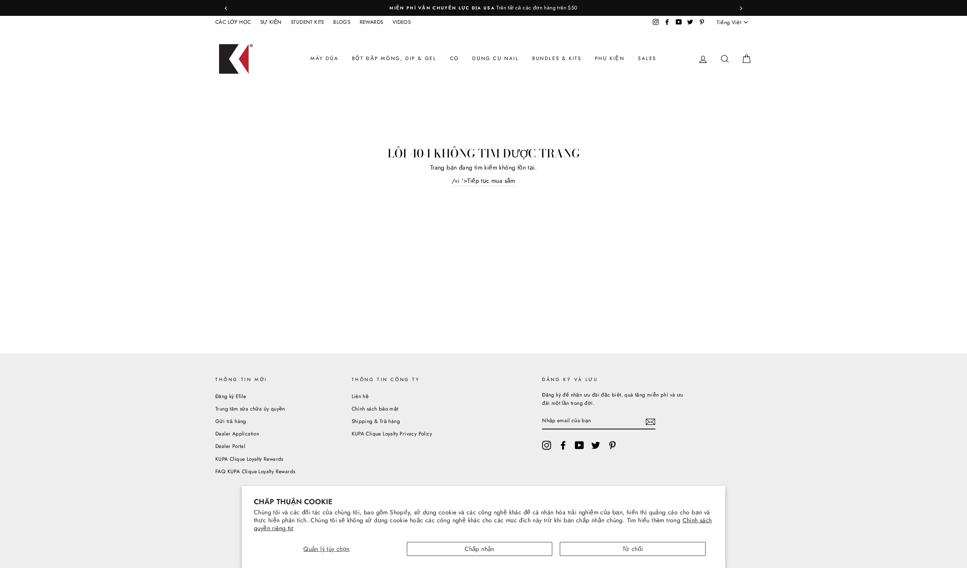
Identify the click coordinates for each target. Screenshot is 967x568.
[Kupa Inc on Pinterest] (612, 445)
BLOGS (341, 22)
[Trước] (226, 8)
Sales (647, 58)
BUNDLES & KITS (556, 58)
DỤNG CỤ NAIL (495, 58)
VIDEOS (401, 22)
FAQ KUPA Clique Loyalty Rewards (255, 471)
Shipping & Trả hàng (376, 421)
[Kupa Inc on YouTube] (579, 445)
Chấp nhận (479, 549)
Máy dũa (324, 58)
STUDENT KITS (307, 22)
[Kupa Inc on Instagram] (546, 445)
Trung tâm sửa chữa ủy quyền (250, 408)
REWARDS (371, 22)
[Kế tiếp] (741, 8)
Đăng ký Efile (230, 396)
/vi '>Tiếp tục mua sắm (483, 180)
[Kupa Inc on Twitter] (595, 445)
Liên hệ (360, 396)
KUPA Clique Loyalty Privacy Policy (392, 433)
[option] (483, 8)
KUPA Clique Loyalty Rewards (249, 459)
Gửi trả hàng (230, 421)
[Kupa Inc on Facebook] (563, 445)
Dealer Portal (230, 446)
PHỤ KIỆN (610, 58)
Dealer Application (237, 433)
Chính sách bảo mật (375, 408)
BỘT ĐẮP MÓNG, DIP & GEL (394, 58)
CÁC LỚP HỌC (233, 22)
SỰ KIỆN (271, 22)
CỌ (454, 58)
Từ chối (633, 549)
